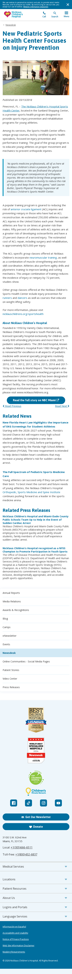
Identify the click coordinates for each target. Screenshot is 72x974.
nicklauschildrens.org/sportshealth (23, 314)
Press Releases (11, 687)
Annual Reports (11, 592)
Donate (38, 826)
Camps (6, 627)
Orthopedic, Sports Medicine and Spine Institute (31, 492)
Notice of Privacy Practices (16, 939)
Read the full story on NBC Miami (34, 400)
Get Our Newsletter (38, 817)
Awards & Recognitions (16, 610)
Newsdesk (11, 24)
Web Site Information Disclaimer (18, 945)
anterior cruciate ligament (26, 209)
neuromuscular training (43, 257)
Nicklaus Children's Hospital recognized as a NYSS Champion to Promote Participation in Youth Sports (35, 550)
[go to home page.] (19, 14)
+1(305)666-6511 (22, 847)
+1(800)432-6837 (26, 854)
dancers (22, 298)
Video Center (10, 678)
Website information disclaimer (35, 6)
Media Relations (12, 601)
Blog (5, 618)
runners (7, 298)
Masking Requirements (14, 952)
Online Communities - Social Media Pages (26, 661)
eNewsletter (9, 635)
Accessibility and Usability (15, 933)
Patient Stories (11, 670)
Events (6, 644)
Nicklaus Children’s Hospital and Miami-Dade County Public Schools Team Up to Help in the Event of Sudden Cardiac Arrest (36, 520)
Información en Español (14, 926)
